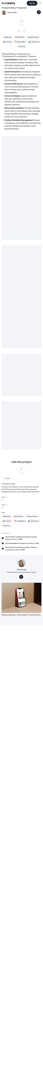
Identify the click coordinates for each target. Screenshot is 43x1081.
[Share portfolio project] (24, 31)
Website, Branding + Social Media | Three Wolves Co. (21, 615)
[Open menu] (40, 3)
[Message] (39, 12)
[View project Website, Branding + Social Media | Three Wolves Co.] (21, 598)
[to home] (8, 3)
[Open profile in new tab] (4, 12)
